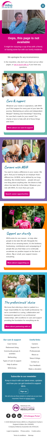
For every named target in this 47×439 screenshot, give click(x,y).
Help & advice (12, 364)
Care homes (12, 344)
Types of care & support (12, 361)
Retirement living (12, 347)
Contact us (35, 362)
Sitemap (30, 435)
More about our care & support (20, 128)
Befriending (12, 357)
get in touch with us (21, 65)
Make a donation (35, 369)
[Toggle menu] (43, 6)
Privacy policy (25, 431)
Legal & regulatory (13, 431)
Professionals (35, 351)
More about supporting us (18, 263)
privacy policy (30, 398)
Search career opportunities (17, 194)
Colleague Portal (33, 416)
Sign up (23, 391)
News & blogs (35, 358)
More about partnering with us (18, 326)
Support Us (35, 347)
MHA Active (12, 368)
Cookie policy (36, 431)
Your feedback (34, 365)
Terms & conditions (20, 435)
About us (35, 355)
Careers (35, 344)
